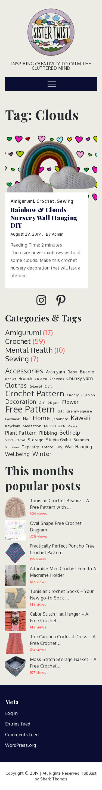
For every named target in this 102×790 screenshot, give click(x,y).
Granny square (79, 411)
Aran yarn (55, 371)
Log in (11, 713)
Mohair (72, 426)
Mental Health (29, 349)
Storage (36, 439)
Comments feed (22, 734)
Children (41, 379)
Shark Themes (53, 779)
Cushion (88, 395)
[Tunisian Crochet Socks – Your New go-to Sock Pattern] (15, 598)
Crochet (45, 201)
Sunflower (12, 447)
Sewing (65, 201)
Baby (72, 371)
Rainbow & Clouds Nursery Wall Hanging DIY (44, 217)
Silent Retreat (15, 440)
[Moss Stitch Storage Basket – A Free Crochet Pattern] (15, 666)
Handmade (13, 419)
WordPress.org (20, 745)
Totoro (47, 447)
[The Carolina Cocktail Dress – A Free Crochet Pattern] (15, 643)
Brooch (25, 378)
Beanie (87, 371)
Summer (81, 439)
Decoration (20, 401)
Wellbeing (17, 454)
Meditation (32, 426)
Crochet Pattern (34, 393)
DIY (42, 402)
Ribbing (48, 433)
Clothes (16, 385)
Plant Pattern (21, 433)
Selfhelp (70, 432)
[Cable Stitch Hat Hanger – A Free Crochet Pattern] (15, 621)
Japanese (60, 419)
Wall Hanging (78, 446)
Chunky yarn (79, 378)
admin (58, 234)
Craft (48, 386)
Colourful (35, 386)
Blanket (10, 379)
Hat (26, 418)
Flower (70, 402)
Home (41, 417)
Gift (60, 411)
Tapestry (30, 446)
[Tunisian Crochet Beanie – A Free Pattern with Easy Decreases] (15, 507)
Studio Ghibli (58, 439)
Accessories (24, 370)
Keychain (12, 426)
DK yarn (54, 403)
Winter (42, 453)
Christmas (57, 379)
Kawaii (81, 417)
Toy (59, 447)
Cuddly (73, 395)
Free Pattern (30, 409)
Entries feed (17, 724)
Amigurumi (22, 201)
